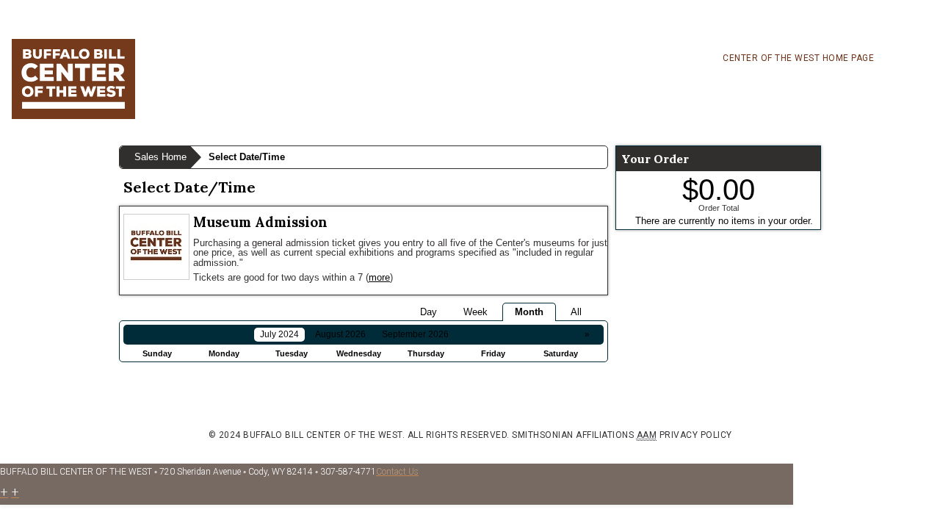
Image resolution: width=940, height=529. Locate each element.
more (379, 277)
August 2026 (340, 334)
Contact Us (397, 472)
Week (475, 311)
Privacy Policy (695, 435)
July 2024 (279, 334)
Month (529, 311)
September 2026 (415, 334)
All (576, 311)
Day (428, 311)
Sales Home (160, 156)
